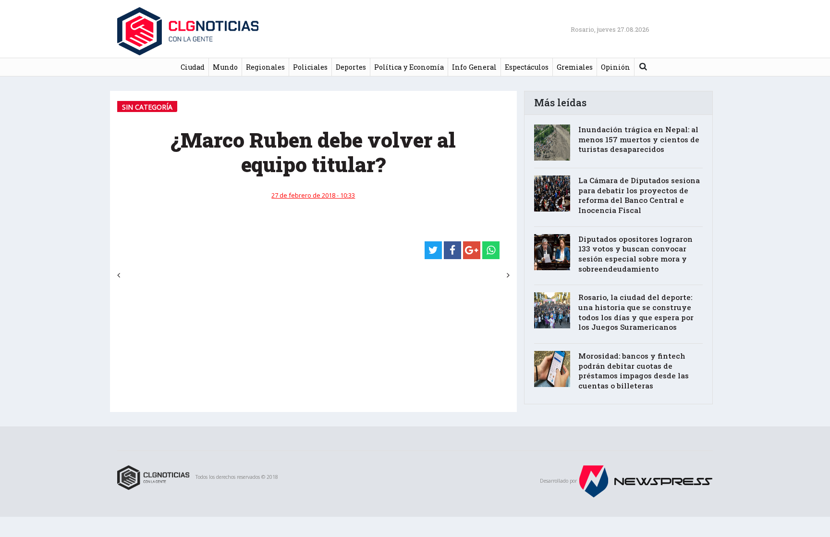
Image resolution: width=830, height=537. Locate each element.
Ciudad (193, 67)
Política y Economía (409, 67)
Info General (474, 67)
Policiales (310, 67)
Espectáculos (527, 67)
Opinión (615, 67)
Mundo (225, 67)
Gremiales (575, 67)
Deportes (351, 67)
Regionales (265, 67)
